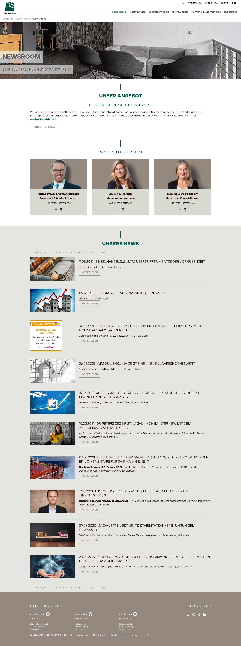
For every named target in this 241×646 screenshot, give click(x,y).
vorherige (40, 253)
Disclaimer (99, 635)
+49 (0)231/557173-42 (120, 203)
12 (92, 253)
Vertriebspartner (159, 12)
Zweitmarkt (230, 12)
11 (87, 253)
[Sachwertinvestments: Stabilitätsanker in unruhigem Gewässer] (52, 535)
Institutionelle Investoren (206, 12)
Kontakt (224, 3)
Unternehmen (119, 12)
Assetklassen (138, 12)
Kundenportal (211, 3)
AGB (150, 635)
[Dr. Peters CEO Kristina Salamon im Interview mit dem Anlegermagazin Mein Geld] (52, 433)
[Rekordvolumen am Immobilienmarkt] (52, 300)
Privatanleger (180, 12)
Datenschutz (137, 635)
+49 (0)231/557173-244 (182, 203)
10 (83, 253)
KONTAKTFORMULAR (44, 127)
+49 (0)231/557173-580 (58, 203)
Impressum (83, 635)
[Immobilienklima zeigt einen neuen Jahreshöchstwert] (52, 371)
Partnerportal (195, 3)
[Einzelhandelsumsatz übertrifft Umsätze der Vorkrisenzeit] (52, 269)
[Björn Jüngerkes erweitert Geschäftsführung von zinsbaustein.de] (52, 501)
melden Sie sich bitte (42, 119)
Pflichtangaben (118, 635)
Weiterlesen (90, 272)
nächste (100, 253)
